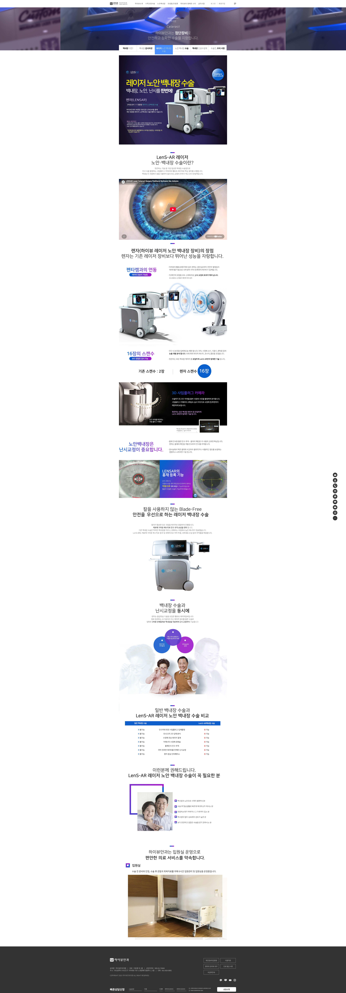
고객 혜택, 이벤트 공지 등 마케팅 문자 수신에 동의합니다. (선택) (200, 988)
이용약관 (228, 960)
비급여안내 (211, 972)
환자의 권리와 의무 (211, 966)
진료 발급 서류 (228, 966)
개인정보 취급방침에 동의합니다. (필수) (196, 990)
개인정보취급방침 (211, 960)
